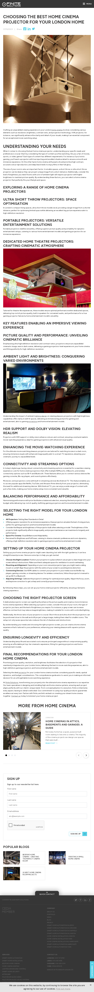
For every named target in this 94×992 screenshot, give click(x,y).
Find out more (63, 988)
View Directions (47, 105)
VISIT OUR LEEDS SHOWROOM (29, 122)
